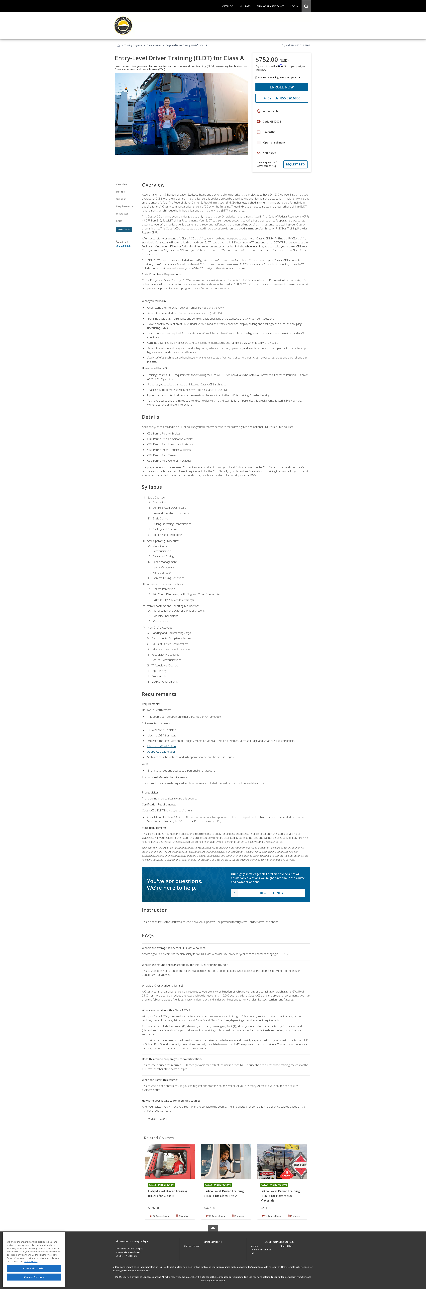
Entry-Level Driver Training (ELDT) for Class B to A (224, 1193)
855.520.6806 (123, 245)
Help (253, 1253)
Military (254, 1245)
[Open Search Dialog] (306, 6)
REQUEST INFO (295, 164)
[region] (34, 1259)
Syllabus (121, 199)
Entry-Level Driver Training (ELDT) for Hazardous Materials (280, 1195)
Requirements (124, 206)
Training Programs (133, 45)
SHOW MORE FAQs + (154, 1119)
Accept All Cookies (34, 1268)
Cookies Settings (34, 1277)
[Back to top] (213, 1241)
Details (120, 191)
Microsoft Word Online (161, 746)
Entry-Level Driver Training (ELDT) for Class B (168, 1193)
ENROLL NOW (282, 86)
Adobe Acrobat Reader (161, 751)
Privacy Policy (218, 1280)
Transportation (154, 45)
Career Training (192, 1245)
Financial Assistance (261, 1249)
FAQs (119, 220)
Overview (121, 184)
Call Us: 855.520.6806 (296, 45)
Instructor (122, 213)
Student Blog (286, 1245)
